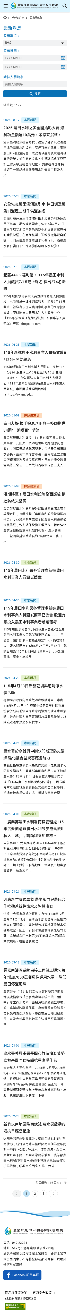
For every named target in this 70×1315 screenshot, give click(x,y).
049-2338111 (21, 1242)
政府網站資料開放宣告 (21, 1298)
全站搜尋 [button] (64, 6)
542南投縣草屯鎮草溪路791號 (33, 1248)
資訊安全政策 (42, 1293)
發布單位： (11, 36)
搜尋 (37, 93)
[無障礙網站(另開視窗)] (15, 1306)
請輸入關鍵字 (13, 77)
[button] (5, 6)
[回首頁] (35, 1231)
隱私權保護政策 (16, 1293)
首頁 (5, 17)
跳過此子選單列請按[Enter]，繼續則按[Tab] (6, 21)
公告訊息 (18, 18)
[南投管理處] (35, 6)
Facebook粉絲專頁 (25, 1275)
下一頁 (53, 1193)
